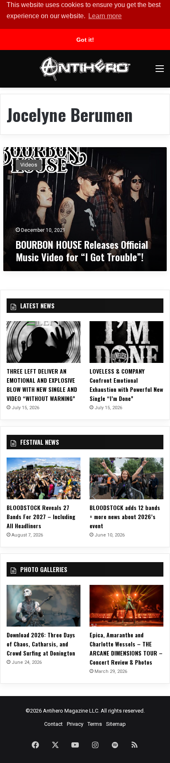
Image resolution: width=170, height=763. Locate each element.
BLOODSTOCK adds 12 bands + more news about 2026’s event (125, 516)
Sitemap (116, 724)
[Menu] (160, 71)
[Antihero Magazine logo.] (85, 69)
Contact (53, 724)
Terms (94, 724)
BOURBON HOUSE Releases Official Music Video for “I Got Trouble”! (82, 250)
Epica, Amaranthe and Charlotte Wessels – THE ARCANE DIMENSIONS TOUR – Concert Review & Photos (126, 648)
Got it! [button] (85, 39)
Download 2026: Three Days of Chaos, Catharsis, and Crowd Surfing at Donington (41, 643)
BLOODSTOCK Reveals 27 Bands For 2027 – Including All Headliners (41, 516)
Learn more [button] (105, 15)
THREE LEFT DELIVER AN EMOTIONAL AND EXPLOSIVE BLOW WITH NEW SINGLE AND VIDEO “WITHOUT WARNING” (42, 385)
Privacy (75, 724)
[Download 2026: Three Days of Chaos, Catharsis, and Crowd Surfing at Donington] (43, 606)
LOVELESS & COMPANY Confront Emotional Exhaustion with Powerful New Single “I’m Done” (126, 385)
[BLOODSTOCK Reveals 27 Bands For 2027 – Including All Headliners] (43, 478)
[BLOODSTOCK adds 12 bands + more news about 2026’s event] (126, 478)
